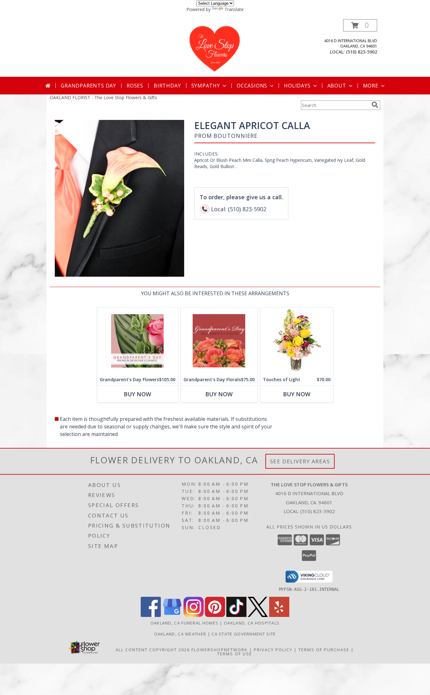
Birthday (167, 85)
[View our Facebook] (151, 615)
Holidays (297, 85)
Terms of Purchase (323, 650)
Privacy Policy (273, 650)
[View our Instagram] (194, 615)
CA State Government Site (244, 634)
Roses (135, 85)
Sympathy (205, 85)
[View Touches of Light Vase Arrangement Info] (296, 341)
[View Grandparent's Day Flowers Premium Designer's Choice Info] (137, 341)
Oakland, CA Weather (180, 634)
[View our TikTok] (236, 615)
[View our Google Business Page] (172, 615)
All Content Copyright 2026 (153, 650)
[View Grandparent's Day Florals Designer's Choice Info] (219, 341)
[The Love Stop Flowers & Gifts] (214, 48)
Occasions (252, 85)
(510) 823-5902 (361, 52)
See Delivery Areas (300, 461)
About (336, 85)
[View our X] (258, 615)
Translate (234, 9)
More (370, 85)
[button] (360, 25)
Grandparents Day (88, 85)
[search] (375, 104)
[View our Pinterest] (215, 615)
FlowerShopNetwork (219, 650)
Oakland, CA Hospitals (252, 623)
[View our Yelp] (279, 615)
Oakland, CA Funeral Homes (184, 623)
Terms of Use (234, 654)
